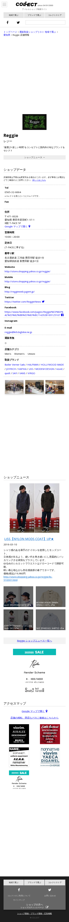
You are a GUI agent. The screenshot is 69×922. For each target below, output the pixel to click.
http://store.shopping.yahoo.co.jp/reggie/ (27, 271)
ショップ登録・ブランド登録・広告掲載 (34, 913)
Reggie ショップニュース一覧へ (34, 640)
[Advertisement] (34, 75)
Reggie (11, 135)
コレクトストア (55, 15)
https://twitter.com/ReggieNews (23, 301)
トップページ (10, 31)
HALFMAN (33, 364)
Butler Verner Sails (15, 364)
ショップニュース (33, 157)
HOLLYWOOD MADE (52, 364)
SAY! (15, 373)
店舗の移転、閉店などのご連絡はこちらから (34, 717)
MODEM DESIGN (44, 368)
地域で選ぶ (13, 15)
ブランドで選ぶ (34, 15)
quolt (7, 373)
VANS (22, 373)
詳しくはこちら (39, 180)
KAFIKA (22, 368)
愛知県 (7, 34)
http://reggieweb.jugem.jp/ (20, 291)
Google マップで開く (16, 226)
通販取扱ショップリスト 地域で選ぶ (37, 31)
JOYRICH (11, 368)
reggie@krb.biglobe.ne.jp (18, 332)
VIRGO (31, 373)
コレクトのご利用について (18, 895)
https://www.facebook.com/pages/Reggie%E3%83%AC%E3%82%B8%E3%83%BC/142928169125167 (34, 313)
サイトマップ (19, 900)
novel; (59, 368)
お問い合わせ (50, 895)
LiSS (31, 368)
